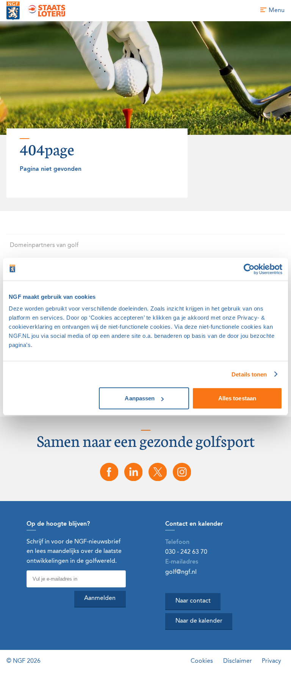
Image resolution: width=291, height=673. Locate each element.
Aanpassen (140, 398)
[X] (157, 472)
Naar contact (193, 601)
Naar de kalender (198, 621)
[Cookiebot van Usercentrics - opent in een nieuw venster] (249, 269)
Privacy (271, 661)
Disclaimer (237, 661)
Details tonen (249, 374)
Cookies (202, 661)
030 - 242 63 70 (186, 552)
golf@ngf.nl (181, 572)
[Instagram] (182, 472)
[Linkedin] (133, 472)
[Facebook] (109, 472)
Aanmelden (100, 598)
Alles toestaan (237, 398)
